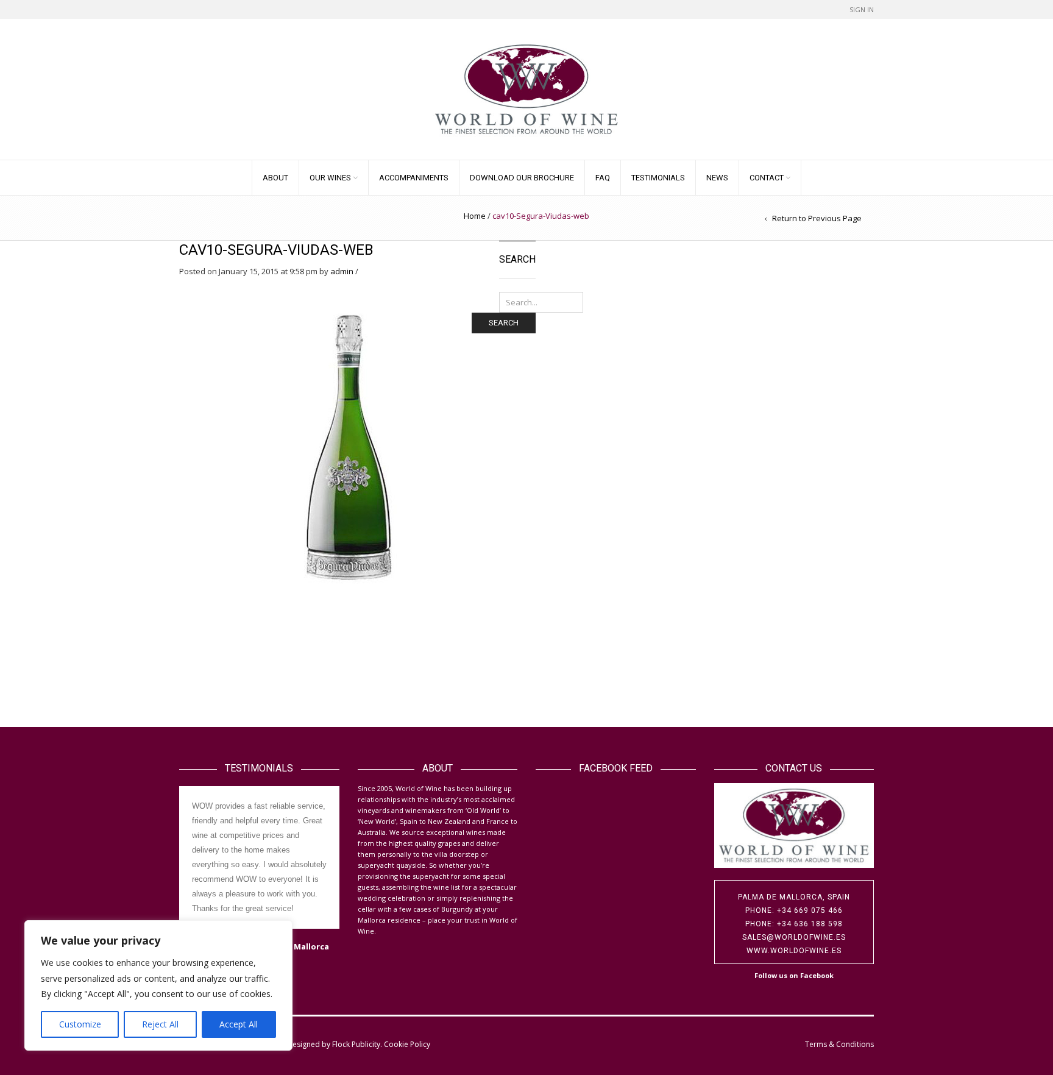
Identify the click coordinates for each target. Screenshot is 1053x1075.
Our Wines (330, 177)
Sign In (861, 9)
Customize (80, 1024)
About (275, 177)
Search (504, 322)
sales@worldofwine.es (794, 937)
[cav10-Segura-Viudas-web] (347, 444)
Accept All (238, 1024)
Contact (767, 177)
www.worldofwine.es (794, 950)
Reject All (160, 1024)
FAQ (602, 177)
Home (475, 215)
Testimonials (658, 177)
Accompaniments (413, 177)
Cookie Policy (407, 1044)
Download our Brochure (522, 177)
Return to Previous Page (817, 218)
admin (341, 271)
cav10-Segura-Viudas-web (276, 249)
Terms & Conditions (839, 1044)
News (717, 177)
